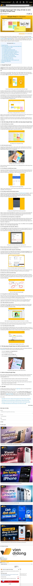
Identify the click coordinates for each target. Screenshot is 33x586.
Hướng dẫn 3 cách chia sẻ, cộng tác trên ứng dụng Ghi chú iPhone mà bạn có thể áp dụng (16, 398)
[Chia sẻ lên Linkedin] (31, 14)
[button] (18, 569)
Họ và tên (1, 414)
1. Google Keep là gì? (4, 45)
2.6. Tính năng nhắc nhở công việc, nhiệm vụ (9, 53)
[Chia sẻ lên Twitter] (29, 14)
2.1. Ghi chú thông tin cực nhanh (7, 47)
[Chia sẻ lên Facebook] (27, 14)
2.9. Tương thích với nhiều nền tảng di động (9, 56)
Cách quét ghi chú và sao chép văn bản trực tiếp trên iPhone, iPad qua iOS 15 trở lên (15, 400)
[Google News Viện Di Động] (20, 579)
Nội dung (1, 410)
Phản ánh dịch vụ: (5, 562)
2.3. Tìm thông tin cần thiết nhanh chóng (8, 49)
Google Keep (18, 388)
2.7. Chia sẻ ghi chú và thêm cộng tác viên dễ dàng (10, 54)
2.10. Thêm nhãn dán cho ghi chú (7, 57)
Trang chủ (1, 7)
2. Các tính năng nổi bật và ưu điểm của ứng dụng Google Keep (11, 46)
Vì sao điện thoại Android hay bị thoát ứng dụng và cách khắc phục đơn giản (14, 403)
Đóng (14, 43)
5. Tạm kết (2, 62)
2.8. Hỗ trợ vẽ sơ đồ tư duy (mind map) (8, 55)
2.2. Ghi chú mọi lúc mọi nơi (6, 48)
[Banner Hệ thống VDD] (16, 2)
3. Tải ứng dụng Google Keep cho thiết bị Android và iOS (10, 60)
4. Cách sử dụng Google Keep (6, 61)
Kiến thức (4, 7)
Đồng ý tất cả (10, 581)
